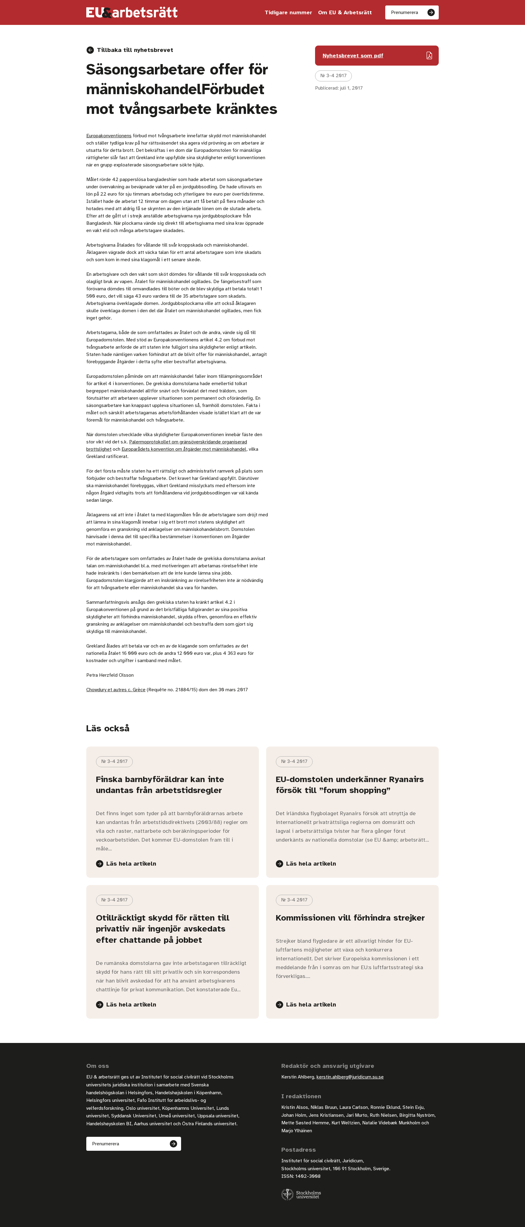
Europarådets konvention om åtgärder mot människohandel (184, 449)
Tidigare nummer (288, 12)
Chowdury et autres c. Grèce (116, 690)
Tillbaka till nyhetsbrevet (135, 50)
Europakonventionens (109, 136)
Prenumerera (404, 12)
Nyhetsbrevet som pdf (353, 55)
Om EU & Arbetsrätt (345, 12)
